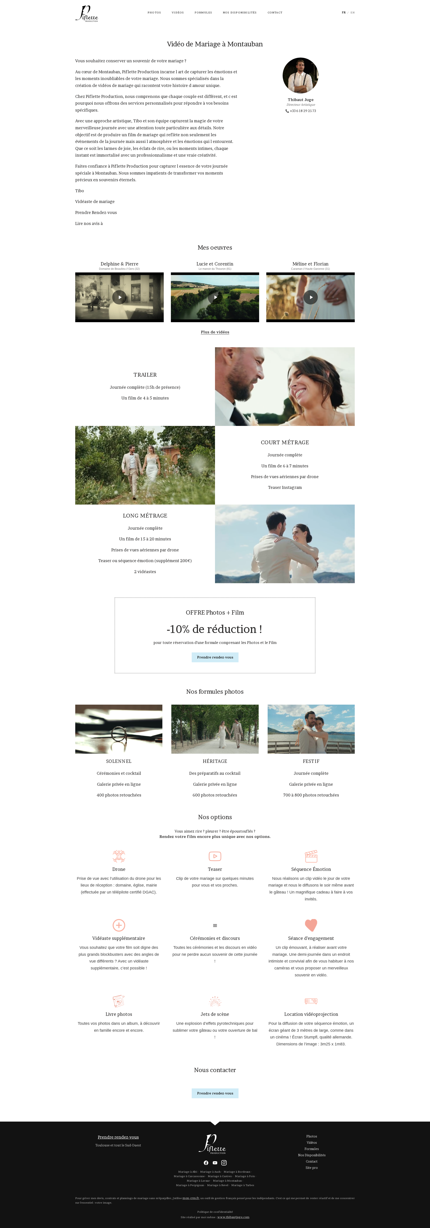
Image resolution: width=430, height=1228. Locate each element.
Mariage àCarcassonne (189, 1176)
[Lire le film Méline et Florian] (310, 297)
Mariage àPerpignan (190, 1185)
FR (344, 12)
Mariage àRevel (217, 1185)
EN (352, 12)
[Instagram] (224, 1162)
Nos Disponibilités (240, 12)
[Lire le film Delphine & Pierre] (119, 297)
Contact (275, 12)
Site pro (312, 1168)
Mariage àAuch (210, 1171)
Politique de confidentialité (215, 1211)
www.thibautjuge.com (233, 1217)
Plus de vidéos (215, 332)
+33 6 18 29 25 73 (300, 111)
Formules (203, 12)
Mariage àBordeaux (237, 1171)
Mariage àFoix (245, 1176)
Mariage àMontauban (227, 1180)
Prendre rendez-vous (215, 657)
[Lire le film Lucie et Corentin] (215, 297)
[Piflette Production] (89, 12)
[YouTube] (215, 1162)
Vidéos (178, 12)
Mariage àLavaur (198, 1180)
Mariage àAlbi (187, 1171)
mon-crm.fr (191, 1198)
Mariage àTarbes (242, 1185)
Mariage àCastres (220, 1176)
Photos (154, 12)
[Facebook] (206, 1162)
